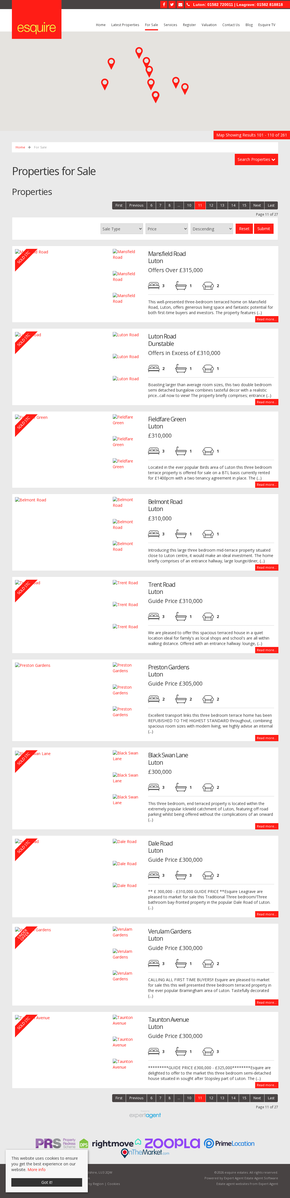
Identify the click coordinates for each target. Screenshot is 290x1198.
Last (271, 205)
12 (211, 205)
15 (244, 205)
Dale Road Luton (160, 846)
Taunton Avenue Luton (168, 1023)
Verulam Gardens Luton (169, 934)
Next (257, 205)
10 (189, 205)
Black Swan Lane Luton (168, 758)
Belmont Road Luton (165, 505)
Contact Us (231, 24)
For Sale (151, 24)
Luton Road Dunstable (162, 339)
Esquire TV (266, 24)
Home (101, 24)
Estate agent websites (232, 1184)
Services (170, 24)
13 (222, 205)
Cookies (113, 1184)
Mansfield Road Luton (167, 257)
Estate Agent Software (261, 1178)
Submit (263, 228)
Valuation (209, 24)
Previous (136, 205)
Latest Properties (125, 24)
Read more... (267, 319)
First (119, 205)
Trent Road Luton (161, 588)
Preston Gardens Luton (168, 670)
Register (189, 24)
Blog (249, 24)
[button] (151, 84)
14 (233, 205)
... (179, 205)
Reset (244, 228)
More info (36, 1169)
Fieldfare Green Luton (167, 422)
